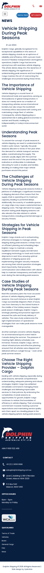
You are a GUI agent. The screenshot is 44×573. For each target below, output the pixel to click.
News (4, 551)
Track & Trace (22, 15)
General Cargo (8, 544)
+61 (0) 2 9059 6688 (34, 6)
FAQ (3, 548)
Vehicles (5, 537)
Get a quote (36, 15)
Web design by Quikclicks (22, 569)
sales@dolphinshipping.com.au (41, 6)
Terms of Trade (8, 533)
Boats (4, 541)
